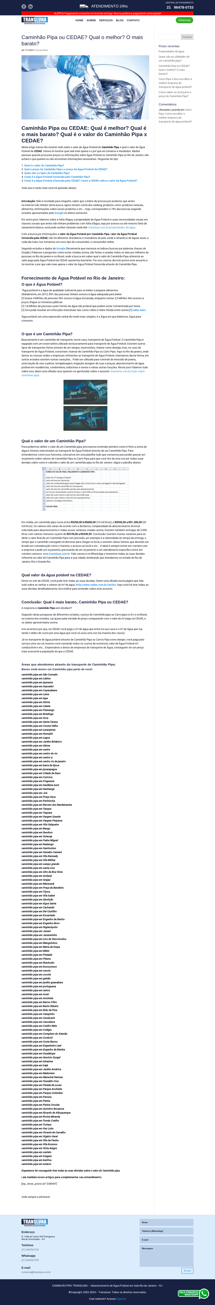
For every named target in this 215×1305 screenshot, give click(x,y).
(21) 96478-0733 (30, 1249)
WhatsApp (184, 20)
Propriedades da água (171, 51)
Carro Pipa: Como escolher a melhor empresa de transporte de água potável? (175, 82)
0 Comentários (41, 50)
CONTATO (133, 20)
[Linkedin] (30, 8)
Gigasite (121, 1298)
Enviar (187, 1270)
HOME (79, 20)
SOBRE (91, 20)
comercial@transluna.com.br (36, 1272)
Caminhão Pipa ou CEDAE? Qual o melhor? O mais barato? (174, 69)
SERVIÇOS (106, 20)
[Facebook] (24, 8)
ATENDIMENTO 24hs (109, 6)
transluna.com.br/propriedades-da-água (111, 227)
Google (60, 248)
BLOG (120, 20)
